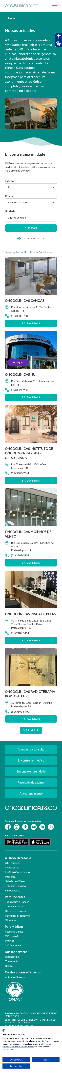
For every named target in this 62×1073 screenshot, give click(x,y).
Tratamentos (12, 961)
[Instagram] (17, 826)
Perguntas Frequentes (17, 915)
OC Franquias (13, 862)
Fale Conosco (12, 890)
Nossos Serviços (16, 952)
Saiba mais (31, 323)
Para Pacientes (15, 897)
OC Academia (13, 945)
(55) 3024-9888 (20, 389)
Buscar (30, 228)
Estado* (10, 180)
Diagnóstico (12, 956)
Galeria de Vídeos (15, 881)
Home (11, 18)
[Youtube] (34, 826)
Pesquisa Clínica (14, 931)
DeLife (9, 965)
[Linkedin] (42, 826)
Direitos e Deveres (15, 910)
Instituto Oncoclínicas (17, 872)
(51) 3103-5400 (20, 711)
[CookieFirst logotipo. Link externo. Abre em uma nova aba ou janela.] (3, 1030)
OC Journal (11, 936)
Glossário (10, 920)
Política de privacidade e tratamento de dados (26, 1045)
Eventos (9, 940)
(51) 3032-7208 (20, 315)
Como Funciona (14, 906)
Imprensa (10, 876)
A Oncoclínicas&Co (18, 858)
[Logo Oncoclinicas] (21, 5)
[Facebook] (8, 826)
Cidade (9, 195)
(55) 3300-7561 (20, 473)
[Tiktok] (25, 826)
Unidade (10, 211)
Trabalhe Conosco (15, 885)
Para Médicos (14, 926)
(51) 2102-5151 (20, 555)
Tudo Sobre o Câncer (17, 901)
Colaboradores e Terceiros (23, 972)
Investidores (12, 867)
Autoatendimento (15, 977)
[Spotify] (51, 826)
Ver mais (31, 730)
